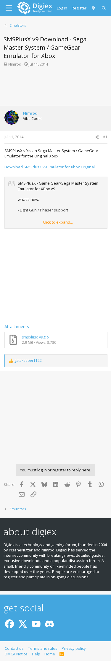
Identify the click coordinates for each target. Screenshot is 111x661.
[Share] (97, 137)
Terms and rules (42, 648)
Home (49, 654)
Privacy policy (74, 648)
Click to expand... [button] (58, 222)
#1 (105, 136)
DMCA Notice (16, 654)
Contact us (14, 648)
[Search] (104, 8)
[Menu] (9, 8)
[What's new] (94, 8)
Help (36, 654)
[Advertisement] (55, 88)
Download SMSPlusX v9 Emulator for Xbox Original (49, 167)
